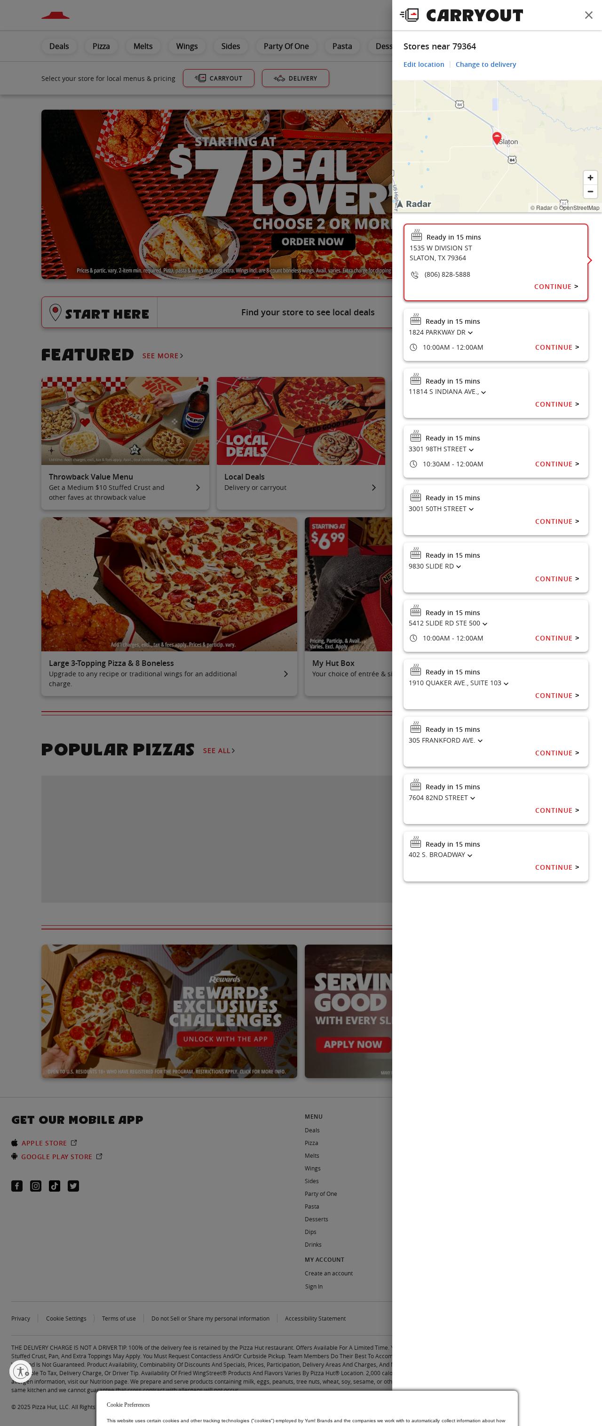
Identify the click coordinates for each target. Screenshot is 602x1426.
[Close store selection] (588, 15)
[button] (497, 140)
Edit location (424, 64)
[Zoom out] (590, 191)
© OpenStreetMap (577, 207)
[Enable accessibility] (20, 1371)
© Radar (541, 207)
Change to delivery (486, 64)
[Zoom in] (590, 177)
